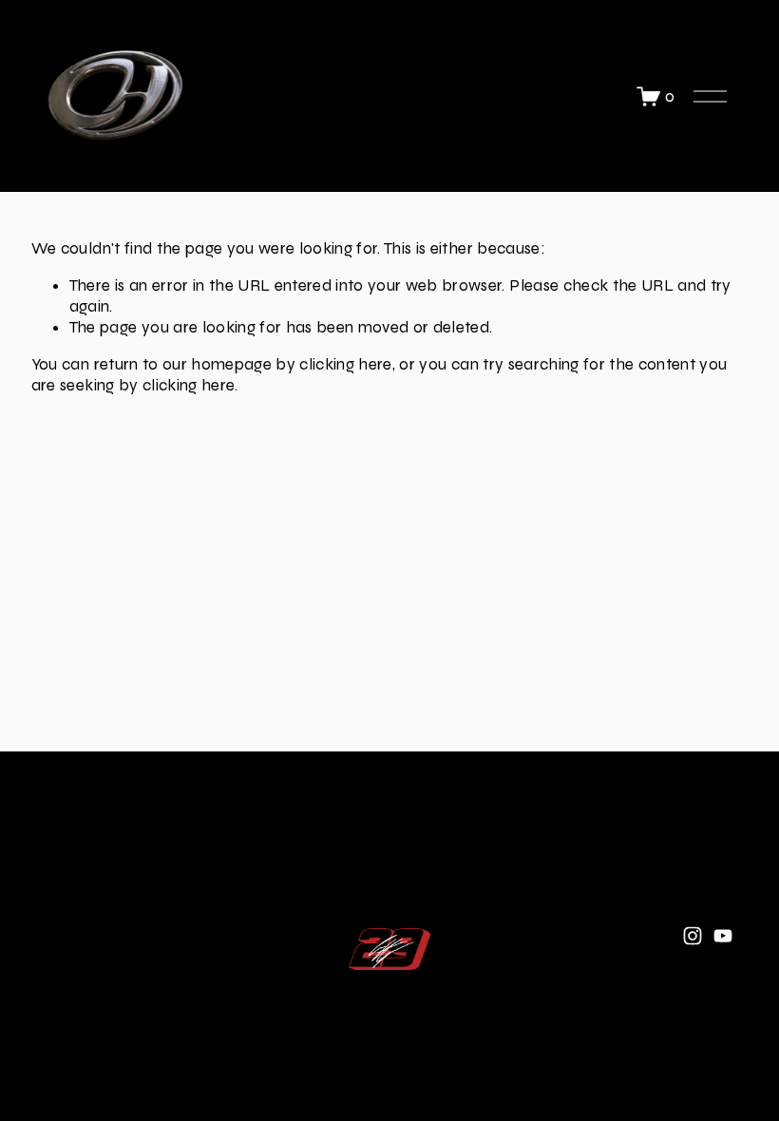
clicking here (345, 364)
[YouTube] (722, 935)
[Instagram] (692, 935)
